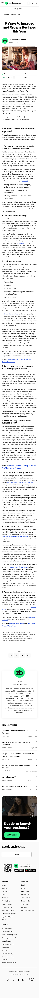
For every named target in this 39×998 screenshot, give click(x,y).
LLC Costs (5, 950)
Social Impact (6, 891)
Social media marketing (10, 314)
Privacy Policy (25, 901)
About (4, 885)
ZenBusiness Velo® (8, 944)
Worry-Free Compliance (9, 934)
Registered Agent (7, 931)
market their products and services (15, 536)
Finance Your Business (11, 15)
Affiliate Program (7, 907)
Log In (16, 854)
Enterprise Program (8, 910)
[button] (32, 816)
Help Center (25, 891)
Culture (4, 894)
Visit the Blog (6, 901)
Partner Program (7, 904)
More (25, 77)
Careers (4, 888)
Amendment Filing (7, 954)
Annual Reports (7, 941)
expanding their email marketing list (20, 482)
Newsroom (5, 898)
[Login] (37, 3)
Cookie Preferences (27, 910)
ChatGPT (9, 77)
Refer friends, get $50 (9, 914)
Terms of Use (25, 898)
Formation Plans (7, 928)
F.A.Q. (23, 888)
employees (20, 243)
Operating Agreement (9, 938)
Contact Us (25, 894)
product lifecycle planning (18, 567)
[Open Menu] (2, 3)
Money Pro (5, 947)
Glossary (24, 907)
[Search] (29, 3)
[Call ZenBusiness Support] (33, 4)
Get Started (12, 835)
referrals (25, 181)
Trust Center (25, 904)
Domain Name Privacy (9, 962)
